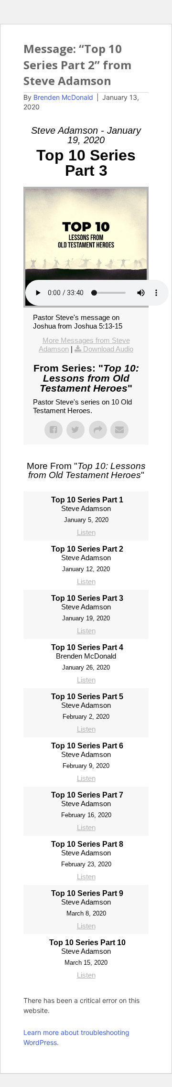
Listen (86, 532)
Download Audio (108, 349)
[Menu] (138, 56)
